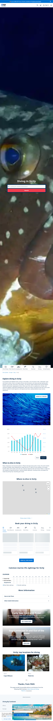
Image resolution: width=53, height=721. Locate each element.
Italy (15, 372)
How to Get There (9, 596)
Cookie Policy (9, 716)
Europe (10, 372)
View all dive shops (26, 560)
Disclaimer (29, 691)
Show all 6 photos (41, 396)
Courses (35, 530)
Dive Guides (5, 372)
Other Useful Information (11, 601)
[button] (35, 489)
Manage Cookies (7, 719)
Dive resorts (10, 530)
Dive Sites (25, 530)
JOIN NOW (26, 643)
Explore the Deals (36, 1)
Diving (42, 530)
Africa (4, 705)
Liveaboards (18, 530)
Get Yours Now (26, 621)
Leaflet (48, 513)
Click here (32, 718)
